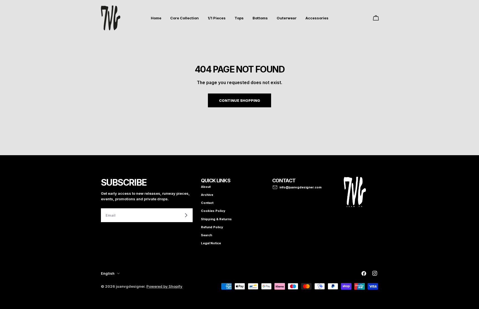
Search (206, 235)
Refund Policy (212, 227)
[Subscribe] (186, 215)
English (107, 273)
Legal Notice (211, 243)
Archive (207, 195)
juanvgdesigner (130, 286)
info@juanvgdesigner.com (300, 187)
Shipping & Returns (216, 219)
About (206, 187)
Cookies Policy (213, 211)
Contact (207, 203)
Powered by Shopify (164, 286)
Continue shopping (239, 100)
